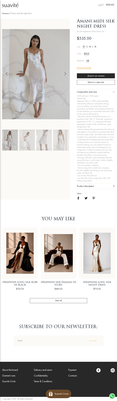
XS (84, 46)
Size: (79, 47)
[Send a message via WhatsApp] (112, 396)
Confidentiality (41, 375)
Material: (80, 60)
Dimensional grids (84, 68)
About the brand (10, 369)
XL (95, 46)
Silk (87, 60)
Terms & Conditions (43, 381)
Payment (72, 369)
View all (58, 300)
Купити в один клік (96, 82)
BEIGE (86, 53)
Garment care (8, 375)
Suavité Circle (8, 381)
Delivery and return (43, 369)
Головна (5, 13)
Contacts (72, 375)
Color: (79, 53)
